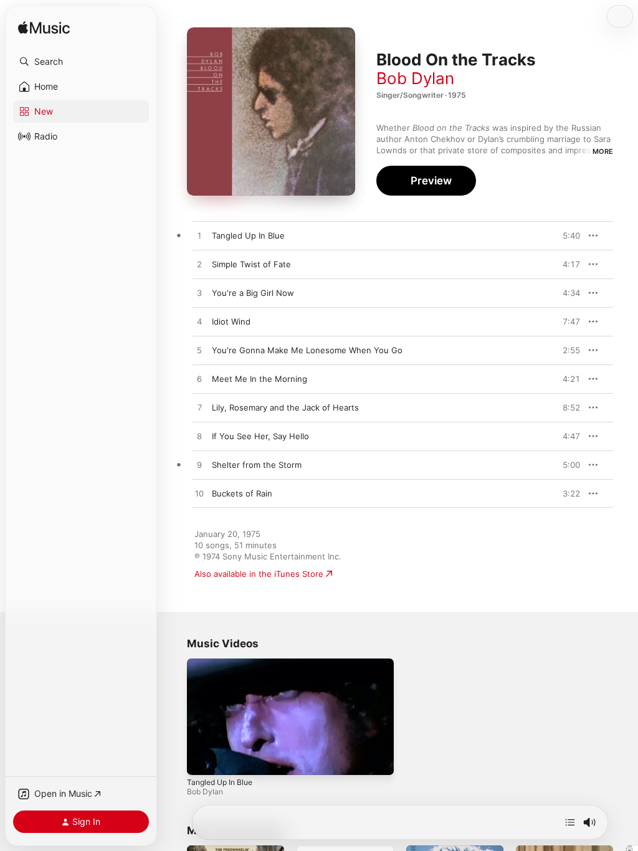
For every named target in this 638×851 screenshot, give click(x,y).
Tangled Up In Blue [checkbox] (248, 235)
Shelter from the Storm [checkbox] (257, 465)
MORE (603, 151)
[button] (81, 61)
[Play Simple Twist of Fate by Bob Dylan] (199, 264)
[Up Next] (570, 822)
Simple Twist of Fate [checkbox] (251, 264)
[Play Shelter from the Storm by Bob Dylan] (199, 465)
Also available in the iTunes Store (258, 574)
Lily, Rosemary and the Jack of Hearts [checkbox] (285, 407)
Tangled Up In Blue (219, 782)
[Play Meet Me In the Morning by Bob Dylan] (199, 379)
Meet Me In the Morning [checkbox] (259, 379)
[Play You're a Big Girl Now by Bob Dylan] (199, 293)
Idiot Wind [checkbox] (231, 321)
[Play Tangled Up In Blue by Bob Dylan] (199, 236)
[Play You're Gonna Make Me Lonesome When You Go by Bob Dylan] (199, 350)
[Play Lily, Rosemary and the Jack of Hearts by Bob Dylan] (199, 408)
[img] (44, 28)
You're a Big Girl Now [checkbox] (253, 293)
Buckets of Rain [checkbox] (242, 493)
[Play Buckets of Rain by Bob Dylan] (199, 494)
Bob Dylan (415, 78)
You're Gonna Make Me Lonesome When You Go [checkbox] (307, 350)
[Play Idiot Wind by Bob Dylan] (199, 322)
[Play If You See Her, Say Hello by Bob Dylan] (199, 436)
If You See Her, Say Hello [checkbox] (260, 436)
